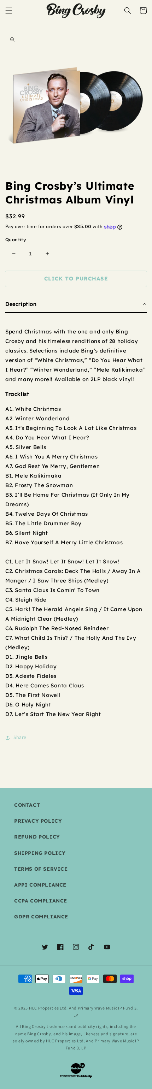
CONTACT (27, 805)
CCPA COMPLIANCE (40, 901)
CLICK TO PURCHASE (76, 278)
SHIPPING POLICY (40, 853)
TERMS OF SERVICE (41, 869)
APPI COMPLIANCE (40, 885)
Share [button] (20, 737)
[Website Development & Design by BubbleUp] (76, 1077)
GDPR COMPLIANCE (41, 916)
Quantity (15, 239)
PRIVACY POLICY (38, 821)
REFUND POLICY (37, 837)
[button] (9, 10)
